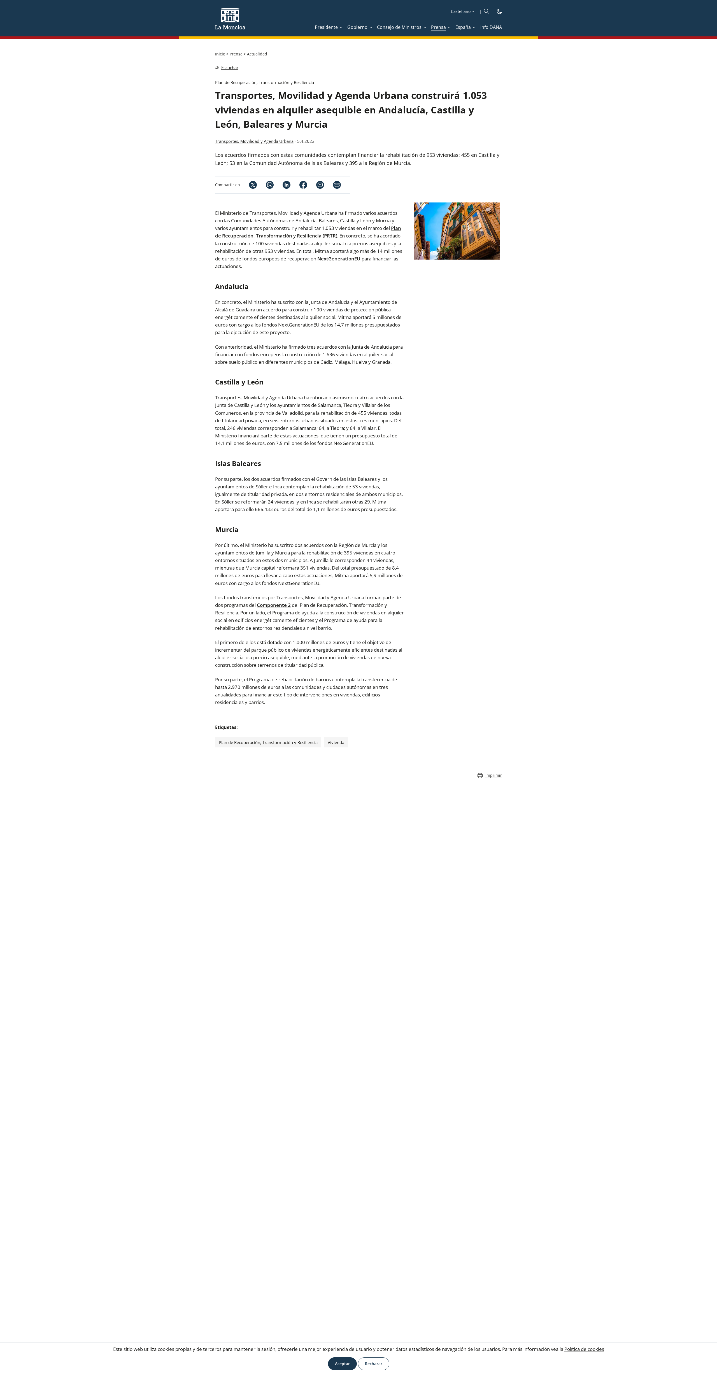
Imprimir (493, 775)
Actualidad (257, 54)
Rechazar (373, 1363)
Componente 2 (274, 605)
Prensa (237, 54)
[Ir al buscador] (486, 11)
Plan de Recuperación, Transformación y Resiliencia (268, 742)
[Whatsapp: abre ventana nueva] (265, 185)
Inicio (220, 54)
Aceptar (342, 1363)
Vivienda (336, 742)
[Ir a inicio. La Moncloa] (230, 22)
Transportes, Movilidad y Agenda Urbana (254, 141)
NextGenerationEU (338, 258)
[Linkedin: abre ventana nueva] (282, 185)
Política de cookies (584, 1349)
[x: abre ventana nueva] (248, 185)
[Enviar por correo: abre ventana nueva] (315, 185)
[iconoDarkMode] (499, 12)
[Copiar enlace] (337, 185)
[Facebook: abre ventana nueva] (298, 185)
